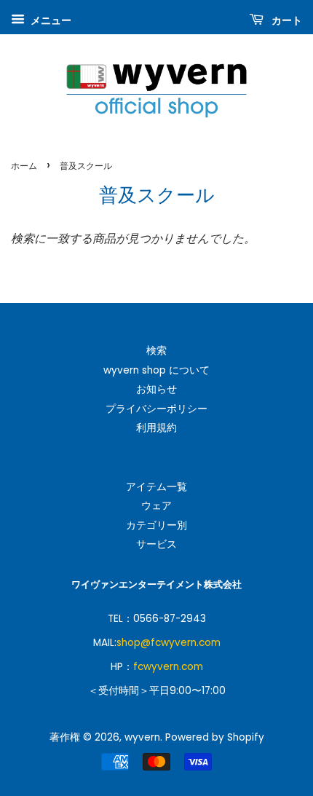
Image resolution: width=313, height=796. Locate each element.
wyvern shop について (156, 370)
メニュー (49, 20)
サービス (156, 544)
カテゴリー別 (156, 525)
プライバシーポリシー (156, 409)
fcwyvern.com (168, 667)
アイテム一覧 (156, 487)
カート (285, 20)
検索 (156, 351)
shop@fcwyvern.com (168, 643)
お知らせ (156, 389)
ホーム (24, 165)
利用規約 (156, 428)
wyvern (142, 737)
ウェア (156, 506)
